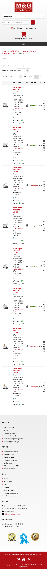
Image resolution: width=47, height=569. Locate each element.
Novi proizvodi (9, 427)
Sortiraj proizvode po (9, 70)
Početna (4, 51)
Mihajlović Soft (29, 565)
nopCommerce (23, 567)
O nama (6, 479)
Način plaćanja (9, 457)
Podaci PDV (8, 482)
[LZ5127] (27, 266)
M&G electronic (18, 554)
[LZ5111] (27, 145)
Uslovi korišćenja (9, 490)
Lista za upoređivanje (11, 442)
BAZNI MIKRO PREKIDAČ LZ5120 (17, 170)
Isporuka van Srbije (10, 469)
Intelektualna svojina (11, 496)
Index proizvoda (9, 433)
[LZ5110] (27, 105)
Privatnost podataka (11, 493)
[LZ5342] (27, 386)
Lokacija (6, 484)
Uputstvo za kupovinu (11, 452)
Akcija (6, 430)
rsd (31, 28)
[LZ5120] (27, 185)
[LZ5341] (27, 346)
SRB (14, 28)
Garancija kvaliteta (10, 460)
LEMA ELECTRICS (19, 108)
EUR (35, 28)
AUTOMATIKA (14, 51)
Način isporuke (9, 454)
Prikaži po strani (7, 76)
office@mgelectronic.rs (12, 514)
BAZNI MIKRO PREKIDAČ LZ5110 (17, 89)
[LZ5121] (27, 225)
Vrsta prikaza (28, 76)
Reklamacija (8, 463)
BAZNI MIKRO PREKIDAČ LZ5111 (17, 130)
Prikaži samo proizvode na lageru (15, 66)
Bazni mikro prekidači (9, 53)
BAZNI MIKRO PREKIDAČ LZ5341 (17, 331)
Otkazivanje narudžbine (12, 466)
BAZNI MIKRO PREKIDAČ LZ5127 (17, 250)
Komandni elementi (29, 51)
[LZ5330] (27, 306)
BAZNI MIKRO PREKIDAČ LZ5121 (17, 210)
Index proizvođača (10, 436)
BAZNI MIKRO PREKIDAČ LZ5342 (17, 371)
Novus (12, 565)
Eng (20, 28)
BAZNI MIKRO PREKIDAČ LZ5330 (17, 290)
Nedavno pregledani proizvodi (14, 439)
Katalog (6, 487)
